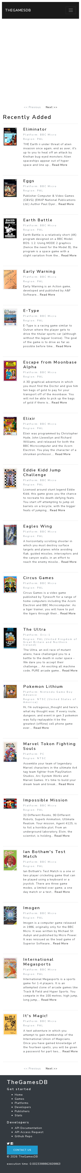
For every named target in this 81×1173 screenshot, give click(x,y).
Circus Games (38, 577)
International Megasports (38, 962)
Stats (18, 1115)
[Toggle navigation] (71, 10)
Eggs (29, 181)
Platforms (22, 1103)
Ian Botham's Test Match (44, 854)
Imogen (31, 908)
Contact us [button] (22, 1150)
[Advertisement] (40, 61)
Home (19, 1095)
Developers (23, 1107)
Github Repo (23, 1136)
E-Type (31, 310)
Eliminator (35, 129)
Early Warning (39, 271)
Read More (59, 165)
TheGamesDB (18, 10)
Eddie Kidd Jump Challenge (42, 472)
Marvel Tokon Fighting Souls (49, 746)
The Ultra (34, 629)
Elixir (29, 418)
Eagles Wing (37, 526)
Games (19, 1099)
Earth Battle (38, 220)
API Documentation (28, 1128)
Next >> (51, 107)
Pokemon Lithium (43, 686)
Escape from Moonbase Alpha (50, 365)
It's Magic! (35, 1015)
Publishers (22, 1111)
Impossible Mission (45, 800)
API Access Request (29, 1132)
